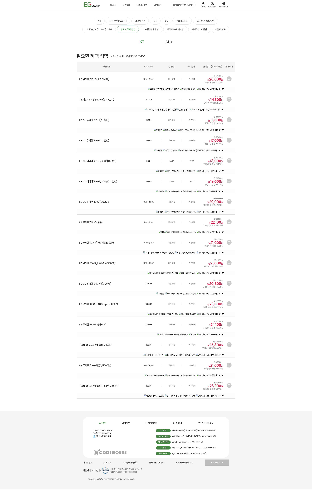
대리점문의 (87, 462)
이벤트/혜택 (142, 4)
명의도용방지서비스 (184, 462)
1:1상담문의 (177, 422)
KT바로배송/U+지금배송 (183, 4)
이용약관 (107, 462)
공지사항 (126, 422)
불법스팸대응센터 (156, 462)
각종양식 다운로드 (205, 422)
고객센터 (157, 4)
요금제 (113, 4)
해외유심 (126, 4)
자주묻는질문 (151, 422)
